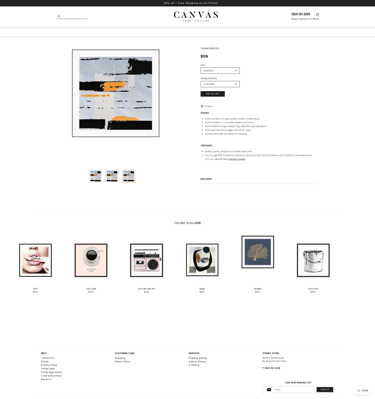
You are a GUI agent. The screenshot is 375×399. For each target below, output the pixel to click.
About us (46, 379)
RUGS (202, 32)
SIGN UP (325, 389)
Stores (45, 361)
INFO (43, 353)
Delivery (206, 179)
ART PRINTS (156, 32)
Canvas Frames (237, 159)
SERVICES (194, 353)
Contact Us (47, 357)
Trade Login (48, 368)
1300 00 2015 (300, 14)
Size (203, 65)
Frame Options (209, 78)
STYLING (221, 32)
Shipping (120, 357)
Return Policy (122, 361)
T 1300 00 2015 (271, 368)
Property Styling (198, 357)
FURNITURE (181, 32)
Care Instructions (51, 375)
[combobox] (77, 16)
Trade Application (51, 372)
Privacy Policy (49, 365)
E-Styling (194, 365)
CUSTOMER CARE (125, 353)
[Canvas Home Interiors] (195, 12)
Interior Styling (197, 361)
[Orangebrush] (115, 93)
